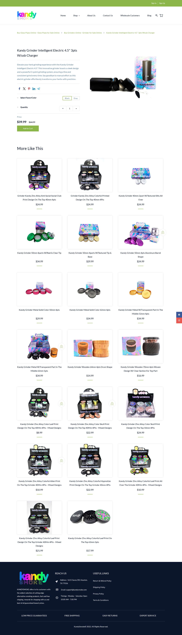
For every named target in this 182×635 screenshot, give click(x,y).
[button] (102, 581)
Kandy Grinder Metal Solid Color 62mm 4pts (90, 310)
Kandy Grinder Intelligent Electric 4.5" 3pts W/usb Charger (130, 33)
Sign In (153, 3)
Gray (76, 98)
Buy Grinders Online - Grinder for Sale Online (83, 33)
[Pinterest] (29, 89)
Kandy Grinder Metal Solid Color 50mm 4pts (39, 310)
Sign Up (162, 3)
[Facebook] (19, 89)
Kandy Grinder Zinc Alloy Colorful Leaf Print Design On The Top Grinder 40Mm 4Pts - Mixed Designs (39, 542)
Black (67, 98)
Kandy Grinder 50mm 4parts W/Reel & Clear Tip (39, 253)
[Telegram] (39, 89)
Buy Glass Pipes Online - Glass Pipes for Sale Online (38, 33)
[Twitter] (24, 89)
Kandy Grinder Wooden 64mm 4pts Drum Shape (90, 367)
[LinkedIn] (34, 89)
